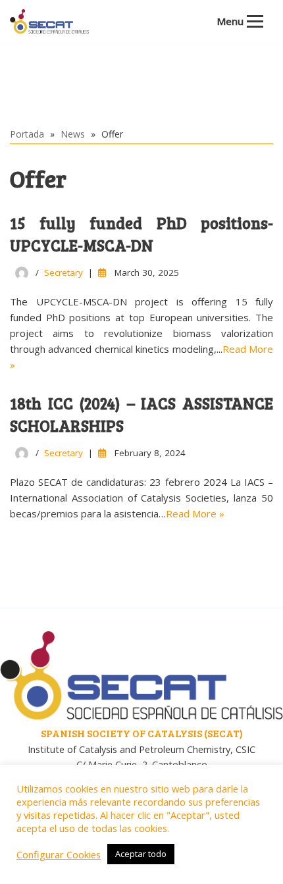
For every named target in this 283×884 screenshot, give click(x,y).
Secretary (63, 272)
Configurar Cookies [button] (58, 854)
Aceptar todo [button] (141, 854)
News (73, 134)
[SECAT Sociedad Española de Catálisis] (49, 21)
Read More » (195, 513)
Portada (27, 134)
